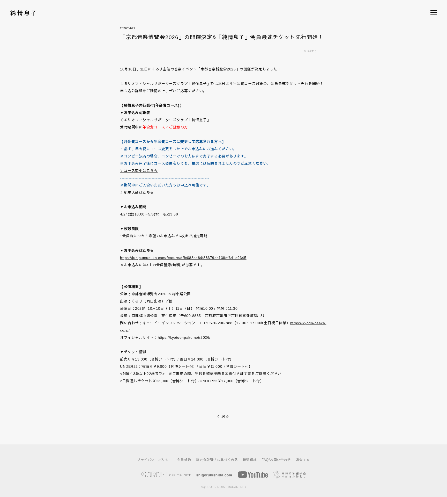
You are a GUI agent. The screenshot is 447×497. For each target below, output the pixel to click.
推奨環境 (250, 460)
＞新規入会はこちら (137, 192)
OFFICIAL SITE (179, 475)
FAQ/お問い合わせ (276, 460)
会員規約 (184, 460)
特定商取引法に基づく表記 (217, 460)
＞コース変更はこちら (139, 171)
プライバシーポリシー (154, 460)
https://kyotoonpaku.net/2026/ (184, 337)
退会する (303, 460)
